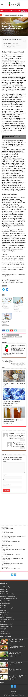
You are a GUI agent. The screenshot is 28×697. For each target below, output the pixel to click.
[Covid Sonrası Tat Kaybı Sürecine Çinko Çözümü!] (18, 300)
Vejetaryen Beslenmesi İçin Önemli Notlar (13, 15)
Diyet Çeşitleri (4, 603)
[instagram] (15, 575)
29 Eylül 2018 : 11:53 (20, 433)
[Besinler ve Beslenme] (14, 4)
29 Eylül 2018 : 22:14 (20, 444)
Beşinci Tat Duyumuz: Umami (11, 43)
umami (4, 338)
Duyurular (2, 605)
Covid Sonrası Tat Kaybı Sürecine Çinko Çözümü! (18, 305)
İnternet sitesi (6, 485)
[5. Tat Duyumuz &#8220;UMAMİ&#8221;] (7, 300)
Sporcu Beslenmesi (5, 624)
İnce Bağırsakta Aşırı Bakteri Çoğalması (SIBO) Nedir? (11, 402)
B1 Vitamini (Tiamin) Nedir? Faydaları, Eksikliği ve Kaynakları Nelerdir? (17, 676)
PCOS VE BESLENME (15, 663)
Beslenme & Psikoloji (5, 594)
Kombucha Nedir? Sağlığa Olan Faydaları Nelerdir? (12, 420)
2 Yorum (18, 32)
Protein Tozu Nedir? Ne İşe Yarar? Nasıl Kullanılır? (17, 364)
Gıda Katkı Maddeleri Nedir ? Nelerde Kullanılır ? (6, 321)
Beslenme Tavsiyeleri (13, 22)
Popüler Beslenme (5, 617)
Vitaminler (3, 631)
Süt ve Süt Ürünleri (5, 626)
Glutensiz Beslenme (15, 669)
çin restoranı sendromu (12, 335)
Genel (13, 32)
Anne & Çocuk (3, 587)
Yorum (5, 461)
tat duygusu (18, 336)
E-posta (5, 480)
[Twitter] (12, 575)
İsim (4, 475)
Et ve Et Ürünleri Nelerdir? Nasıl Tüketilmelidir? (16, 640)
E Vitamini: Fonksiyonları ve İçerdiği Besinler (17, 646)
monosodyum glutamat (8, 336)
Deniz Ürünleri (4, 601)
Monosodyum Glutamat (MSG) (13, 45)
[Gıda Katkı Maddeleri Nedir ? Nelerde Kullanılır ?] (7, 316)
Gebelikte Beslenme (5, 608)
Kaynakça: (12, 46)
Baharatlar (2, 589)
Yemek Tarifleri (4, 633)
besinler (4, 30)
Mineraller (3, 615)
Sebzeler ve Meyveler (6, 619)
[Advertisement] (14, 508)
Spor (1, 622)
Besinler (2, 591)
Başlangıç (4, 22)
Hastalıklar (3, 612)
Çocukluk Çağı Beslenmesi (7, 598)
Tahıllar (2, 629)
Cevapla (22, 439)
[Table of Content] (24, 41)
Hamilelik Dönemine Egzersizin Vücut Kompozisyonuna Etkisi (16, 653)
